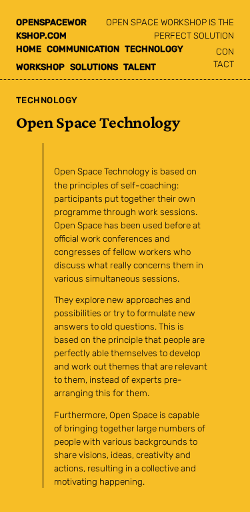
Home (28, 49)
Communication (83, 49)
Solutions (94, 67)
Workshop (40, 67)
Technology (154, 49)
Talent (139, 67)
